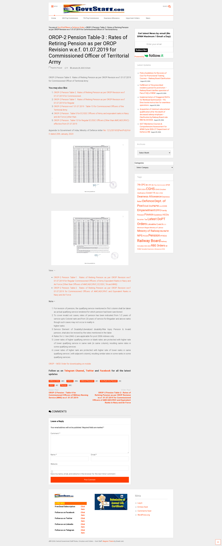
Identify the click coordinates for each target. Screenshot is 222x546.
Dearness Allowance (111, 18)
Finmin (149, 214)
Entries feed (143, 507)
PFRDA (163, 236)
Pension (154, 235)
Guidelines (158, 215)
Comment (55, 433)
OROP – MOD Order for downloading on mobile (70, 364)
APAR (168, 185)
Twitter (90, 370)
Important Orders (133, 18)
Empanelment (146, 210)
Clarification (141, 193)
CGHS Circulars (160, 189)
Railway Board (149, 241)
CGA (139, 189)
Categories (139, 163)
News (148, 18)
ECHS (165, 206)
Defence (148, 201)
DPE (160, 206)
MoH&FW (164, 231)
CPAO (157, 193)
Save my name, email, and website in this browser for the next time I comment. (83, 474)
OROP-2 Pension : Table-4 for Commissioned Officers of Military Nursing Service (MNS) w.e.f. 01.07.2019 (68, 395)
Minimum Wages (143, 228)
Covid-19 (150, 193)
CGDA (143, 189)
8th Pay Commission (70, 18)
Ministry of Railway (148, 230)
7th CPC (141, 184)
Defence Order (78, 27)
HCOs (166, 214)
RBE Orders (158, 245)
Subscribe (141, 50)
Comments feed (144, 511)
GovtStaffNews (64, 27)
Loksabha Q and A (155, 224)
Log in (140, 503)
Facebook (105, 370)
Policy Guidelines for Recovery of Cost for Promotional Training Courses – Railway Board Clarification (155, 75)
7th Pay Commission (91, 18)
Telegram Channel (74, 370)
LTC (165, 224)
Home (53, 18)
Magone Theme (108, 541)
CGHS (150, 189)
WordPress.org (144, 515)
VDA (163, 249)
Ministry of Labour (156, 228)
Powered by (140, 57)
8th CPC (148, 185)
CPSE (161, 193)
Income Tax (142, 219)
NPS (139, 235)
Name (54, 455)
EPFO (158, 210)
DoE (146, 205)
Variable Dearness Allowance (151, 249)
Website (54, 464)
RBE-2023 (147, 246)
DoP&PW (154, 205)
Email (94, 455)
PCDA (145, 236)
